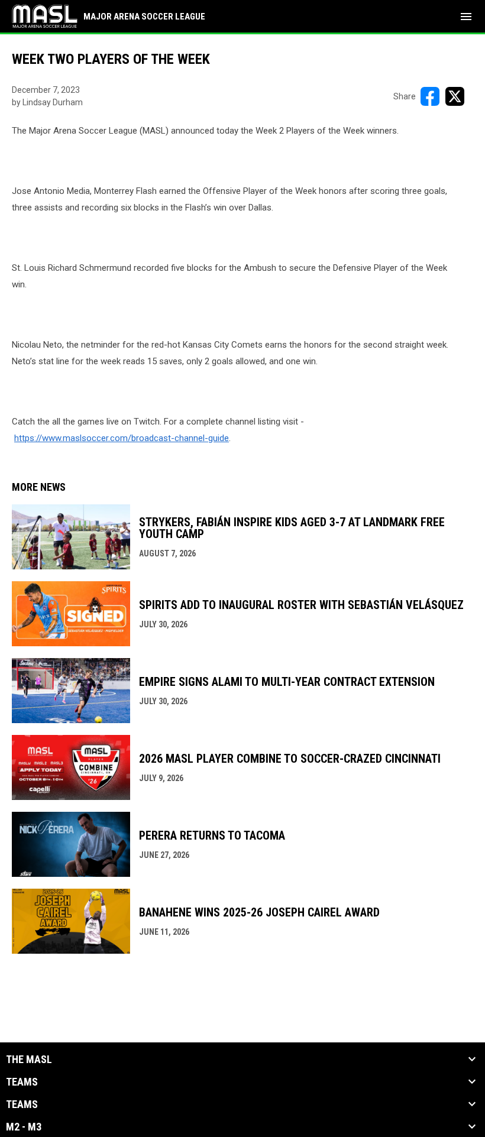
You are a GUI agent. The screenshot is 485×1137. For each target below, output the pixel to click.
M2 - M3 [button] (23, 1127)
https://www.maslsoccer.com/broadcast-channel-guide (121, 438)
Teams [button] (22, 1082)
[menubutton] (466, 16)
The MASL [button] (29, 1059)
